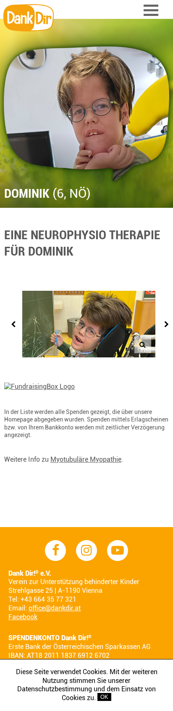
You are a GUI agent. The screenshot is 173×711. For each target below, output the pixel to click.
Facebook (22, 617)
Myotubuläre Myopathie (85, 459)
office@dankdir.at (55, 608)
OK (104, 697)
